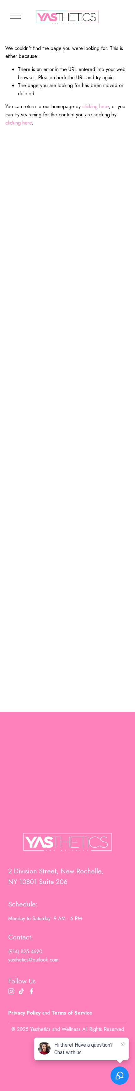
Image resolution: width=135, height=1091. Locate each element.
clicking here (95, 106)
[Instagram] (11, 991)
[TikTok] (21, 991)
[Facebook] (31, 991)
